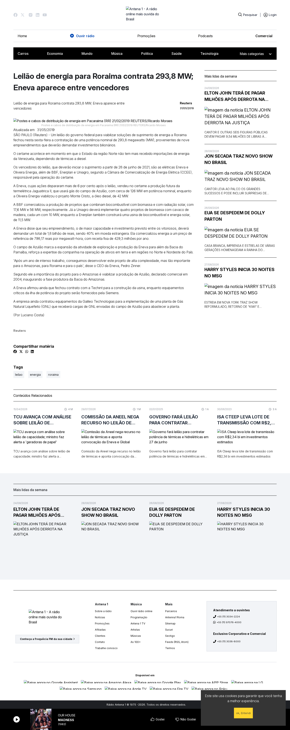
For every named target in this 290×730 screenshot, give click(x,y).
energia (35, 374)
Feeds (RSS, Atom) (177, 642)
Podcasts (205, 36)
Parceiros (171, 611)
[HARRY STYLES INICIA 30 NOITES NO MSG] (240, 289)
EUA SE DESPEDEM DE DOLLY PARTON (234, 216)
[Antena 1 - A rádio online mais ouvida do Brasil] (145, 14)
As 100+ (136, 642)
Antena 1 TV (138, 623)
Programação (139, 617)
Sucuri (169, 629)
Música (116, 53)
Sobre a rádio (103, 611)
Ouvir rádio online (141, 611)
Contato (100, 642)
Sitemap (170, 623)
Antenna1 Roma (174, 617)
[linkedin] (32, 351)
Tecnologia (209, 53)
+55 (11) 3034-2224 (228, 616)
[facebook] (15, 351)
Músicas (136, 635)
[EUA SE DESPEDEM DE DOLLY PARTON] (240, 233)
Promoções (146, 36)
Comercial (263, 36)
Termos (170, 648)
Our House (66, 715)
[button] (15, 15)
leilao (19, 374)
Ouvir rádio (85, 36)
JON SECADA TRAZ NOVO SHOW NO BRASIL (238, 159)
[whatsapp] (26, 351)
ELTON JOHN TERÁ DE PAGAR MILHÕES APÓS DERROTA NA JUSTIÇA (234, 96)
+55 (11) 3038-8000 (229, 641)
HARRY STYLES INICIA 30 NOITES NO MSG (239, 272)
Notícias (100, 617)
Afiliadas (100, 629)
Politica (147, 53)
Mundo (87, 53)
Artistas (135, 629)
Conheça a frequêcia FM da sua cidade (46, 639)
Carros (23, 53)
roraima (53, 374)
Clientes (100, 635)
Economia (55, 53)
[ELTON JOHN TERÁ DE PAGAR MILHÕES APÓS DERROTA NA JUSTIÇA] (240, 116)
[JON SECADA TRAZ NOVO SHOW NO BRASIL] (240, 176)
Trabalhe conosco (106, 648)
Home (22, 36)
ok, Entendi (243, 713)
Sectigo (170, 635)
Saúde (177, 53)
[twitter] (21, 351)
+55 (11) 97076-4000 (229, 622)
